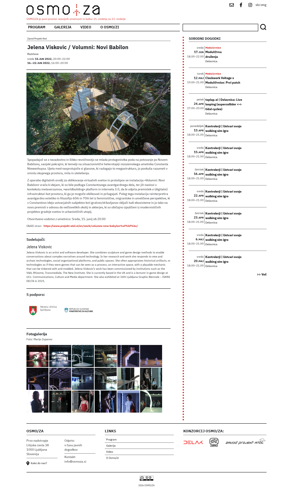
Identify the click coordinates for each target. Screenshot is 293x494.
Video (85, 27)
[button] (37, 356)
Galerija (62, 27)
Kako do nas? (39, 463)
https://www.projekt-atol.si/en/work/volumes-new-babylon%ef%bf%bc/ (91, 226)
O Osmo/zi (109, 27)
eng (263, 5)
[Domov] (66, 10)
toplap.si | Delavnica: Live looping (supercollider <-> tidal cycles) (223, 104)
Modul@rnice (213, 48)
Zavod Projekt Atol (37, 39)
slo (258, 5)
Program (36, 27)
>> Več (262, 274)
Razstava (32, 54)
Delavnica (211, 61)
